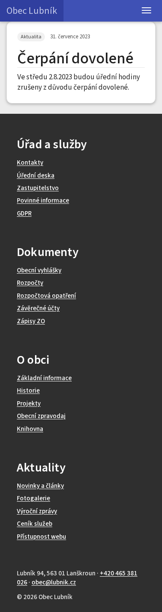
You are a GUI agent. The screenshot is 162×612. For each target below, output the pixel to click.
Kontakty (30, 162)
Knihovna (30, 429)
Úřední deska (35, 175)
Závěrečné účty (38, 308)
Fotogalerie (33, 498)
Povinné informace (43, 200)
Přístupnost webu (41, 536)
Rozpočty (30, 282)
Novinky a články (40, 485)
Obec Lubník (31, 11)
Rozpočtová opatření (46, 295)
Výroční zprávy (37, 511)
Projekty (29, 403)
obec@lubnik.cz (54, 582)
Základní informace (44, 378)
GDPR (24, 213)
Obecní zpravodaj (41, 416)
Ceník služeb (34, 523)
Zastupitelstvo (38, 188)
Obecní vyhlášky (39, 270)
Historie (28, 390)
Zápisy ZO (31, 321)
